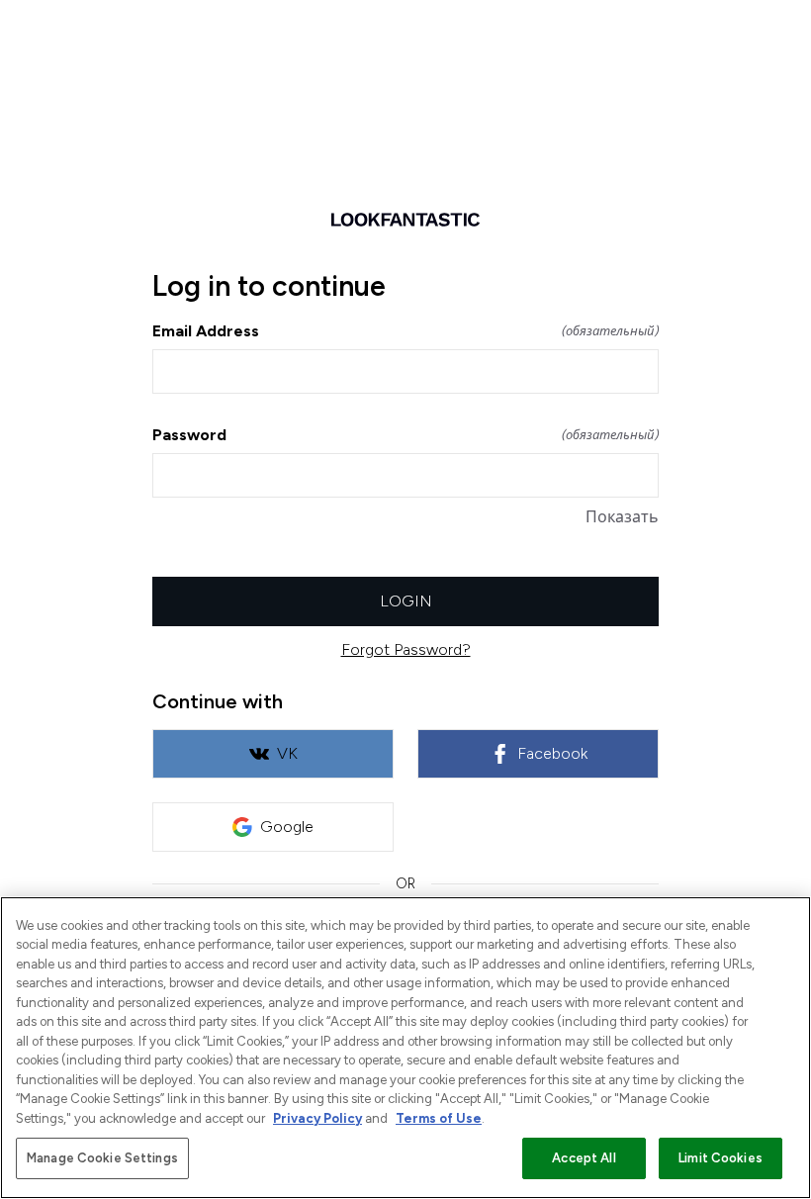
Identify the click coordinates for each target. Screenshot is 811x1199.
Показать (622, 516)
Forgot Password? (406, 649)
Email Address (405, 331)
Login (406, 601)
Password (405, 434)
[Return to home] (405, 219)
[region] (405, 1047)
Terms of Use (439, 1118)
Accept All (583, 1158)
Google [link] (287, 826)
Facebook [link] (552, 753)
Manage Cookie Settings (102, 1158)
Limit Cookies (720, 1158)
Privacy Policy (317, 1118)
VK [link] (287, 753)
